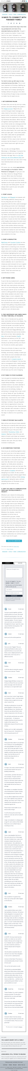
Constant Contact (15, 242)
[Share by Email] (16, 23)
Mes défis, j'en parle (17, 1067)
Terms (10, 1065)
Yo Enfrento (24, 1067)
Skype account (8, 109)
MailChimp (4, 242)
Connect (7, 563)
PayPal (19, 336)
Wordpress (4, 197)
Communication (21, 14)
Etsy (2, 336)
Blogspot (12, 197)
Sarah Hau (16, 546)
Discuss (20, 563)
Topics (10, 14)
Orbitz (17, 432)
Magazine (4, 14)
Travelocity (12, 432)
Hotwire (3, 434)
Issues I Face (9, 1067)
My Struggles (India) (18, 1068)
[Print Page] (20, 23)
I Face (5, 1)
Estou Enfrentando (9, 1068)
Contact (5, 1065)
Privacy (15, 1065)
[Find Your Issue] (21, 1)
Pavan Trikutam (10, 549)
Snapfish (12, 470)
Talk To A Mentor (14, 541)
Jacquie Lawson (16, 359)
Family (15, 14)
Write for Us (21, 1065)
